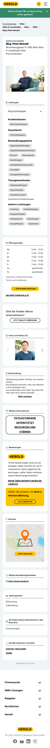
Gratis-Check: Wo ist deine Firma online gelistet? (25, 13)
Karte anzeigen (25, 554)
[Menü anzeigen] (45, 4)
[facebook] (15, 741)
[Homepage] (11, 4)
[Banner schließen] (46, 11)
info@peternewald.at (17, 295)
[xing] (35, 741)
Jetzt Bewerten (25, 502)
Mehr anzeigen (25, 396)
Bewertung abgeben (15, 41)
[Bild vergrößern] (38, 343)
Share (9, 653)
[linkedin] (28, 741)
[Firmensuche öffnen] (39, 4)
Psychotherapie (12, 628)
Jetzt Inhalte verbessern (25, 320)
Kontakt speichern (16, 649)
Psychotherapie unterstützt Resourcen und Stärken (25, 425)
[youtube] (22, 741)
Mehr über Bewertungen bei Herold (25, 482)
